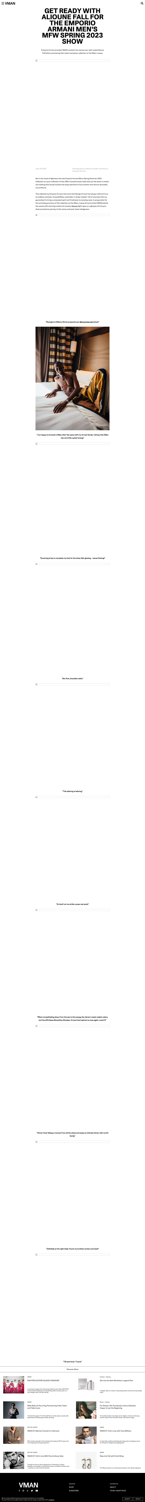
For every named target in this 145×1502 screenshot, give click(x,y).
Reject (138, 1499)
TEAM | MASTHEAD (118, 1491)
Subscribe (74, 1491)
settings (51, 1500)
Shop (71, 1487)
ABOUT (113, 1487)
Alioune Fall (76, 206)
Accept (127, 1499)
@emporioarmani (86, 322)
